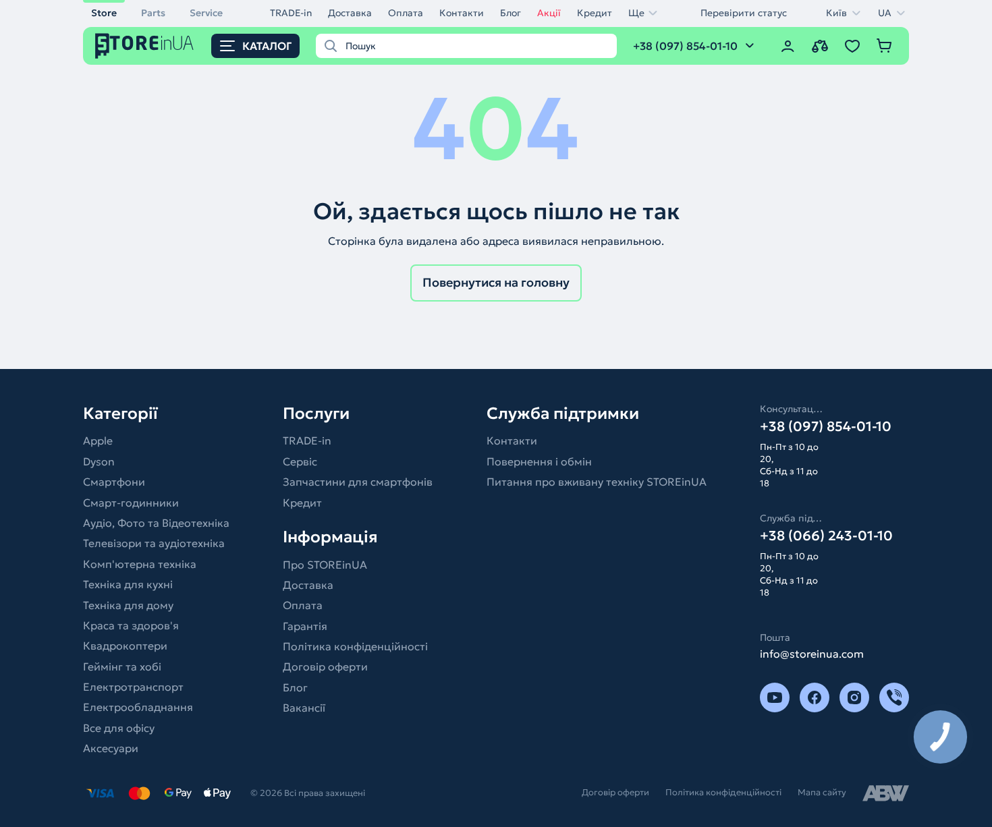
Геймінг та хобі (122, 666)
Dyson (99, 461)
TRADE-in (291, 13)
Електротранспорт (133, 686)
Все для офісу (119, 728)
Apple (98, 440)
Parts (153, 13)
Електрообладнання (138, 707)
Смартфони (114, 481)
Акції (549, 13)
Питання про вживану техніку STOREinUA (597, 481)
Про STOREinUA (325, 564)
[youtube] (775, 697)
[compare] (819, 45)
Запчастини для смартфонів (358, 481)
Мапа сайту (822, 792)
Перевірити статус (743, 13)
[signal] (894, 697)
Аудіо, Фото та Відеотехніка (156, 523)
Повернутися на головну (496, 282)
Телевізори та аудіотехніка (154, 543)
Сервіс (300, 461)
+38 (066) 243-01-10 (826, 535)
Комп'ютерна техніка (139, 564)
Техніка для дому (128, 605)
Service (206, 13)
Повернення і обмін (539, 461)
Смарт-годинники (131, 502)
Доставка (350, 13)
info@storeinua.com (812, 653)
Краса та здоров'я (131, 625)
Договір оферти (325, 666)
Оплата (405, 13)
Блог (510, 13)
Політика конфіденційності (355, 646)
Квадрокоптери (125, 645)
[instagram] (854, 697)
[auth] (787, 45)
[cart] (884, 45)
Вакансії (304, 707)
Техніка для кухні (128, 584)
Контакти (461, 13)
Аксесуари (110, 748)
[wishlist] (852, 45)
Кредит (594, 13)
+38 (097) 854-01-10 (825, 426)
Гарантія (305, 626)
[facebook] (814, 697)
